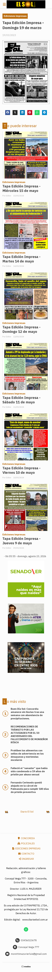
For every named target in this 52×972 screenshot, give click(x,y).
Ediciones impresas (15, 16)
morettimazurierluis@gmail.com (29, 953)
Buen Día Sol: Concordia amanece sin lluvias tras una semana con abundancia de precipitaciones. (27, 713)
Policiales (27, 843)
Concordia (27, 838)
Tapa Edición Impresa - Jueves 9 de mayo (21, 540)
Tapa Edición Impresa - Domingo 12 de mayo (21, 329)
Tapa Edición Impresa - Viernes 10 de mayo (21, 470)
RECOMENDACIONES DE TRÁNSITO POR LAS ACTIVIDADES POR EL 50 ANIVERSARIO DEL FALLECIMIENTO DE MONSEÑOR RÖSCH (29, 734)
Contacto (27, 853)
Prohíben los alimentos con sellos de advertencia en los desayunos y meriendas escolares (27, 755)
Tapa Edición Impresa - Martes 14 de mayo (21, 259)
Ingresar (27, 858)
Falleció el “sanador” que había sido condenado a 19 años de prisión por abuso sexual (29, 771)
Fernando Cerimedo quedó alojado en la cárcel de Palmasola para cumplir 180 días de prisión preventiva (30, 787)
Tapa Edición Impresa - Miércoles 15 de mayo (21, 188)
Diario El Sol (27, 811)
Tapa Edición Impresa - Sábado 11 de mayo (21, 399)
